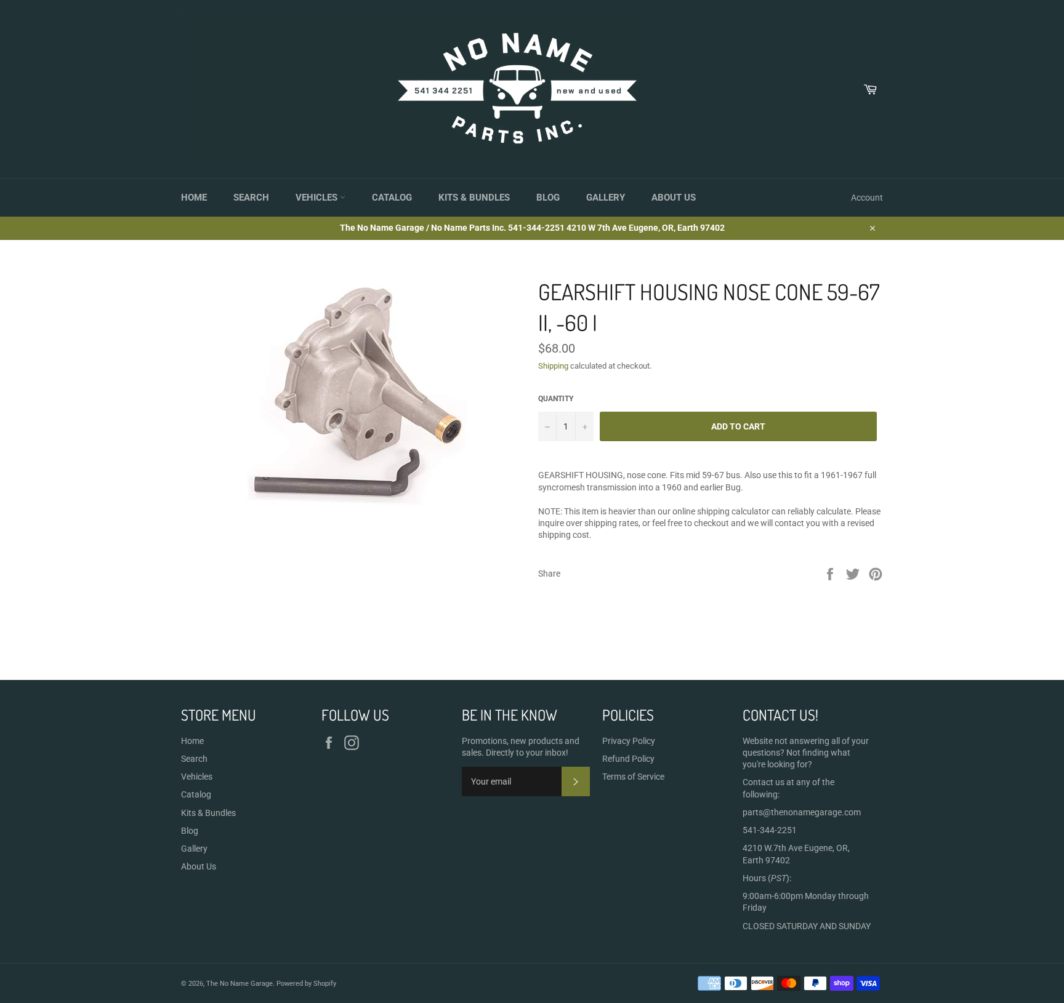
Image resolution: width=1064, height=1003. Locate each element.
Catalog (392, 197)
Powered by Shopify (306, 984)
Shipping (553, 365)
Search (251, 197)
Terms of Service (633, 776)
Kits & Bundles (474, 197)
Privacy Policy (628, 741)
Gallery (605, 197)
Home (194, 197)
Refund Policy (628, 759)
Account (867, 197)
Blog (548, 197)
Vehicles (318, 197)
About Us (673, 197)
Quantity (555, 398)
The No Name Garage (239, 984)
